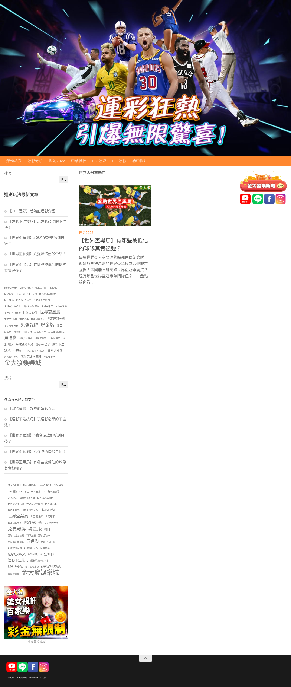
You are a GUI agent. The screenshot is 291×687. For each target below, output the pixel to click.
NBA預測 (9, 294)
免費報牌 (29, 324)
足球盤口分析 (58, 338)
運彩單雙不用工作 (36, 350)
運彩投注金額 (11, 357)
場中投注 (139, 161)
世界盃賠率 (47, 306)
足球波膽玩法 (42, 338)
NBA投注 (55, 287)
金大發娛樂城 (22, 363)
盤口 (60, 325)
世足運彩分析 (56, 318)
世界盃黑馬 (50, 312)
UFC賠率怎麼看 (47, 294)
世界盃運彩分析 (12, 312)
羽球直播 (27, 332)
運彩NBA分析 (43, 344)
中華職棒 (78, 161)
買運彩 (10, 337)
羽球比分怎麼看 (12, 332)
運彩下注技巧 (14, 350)
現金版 (47, 325)
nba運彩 (99, 161)
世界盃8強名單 (23, 300)
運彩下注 (58, 344)
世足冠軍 (24, 319)
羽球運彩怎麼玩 (56, 332)
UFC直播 (32, 294)
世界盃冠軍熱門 (41, 300)
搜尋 (8, 173)
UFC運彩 (9, 300)
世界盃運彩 (61, 306)
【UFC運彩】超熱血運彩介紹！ (33, 211)
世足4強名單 (10, 319)
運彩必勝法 (55, 350)
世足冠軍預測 (38, 319)
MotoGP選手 (41, 287)
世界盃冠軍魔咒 (31, 306)
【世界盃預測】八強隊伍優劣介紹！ (37, 254)
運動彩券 (14, 161)
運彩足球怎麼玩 (30, 356)
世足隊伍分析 (11, 325)
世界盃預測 (30, 312)
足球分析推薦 (26, 338)
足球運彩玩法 (25, 344)
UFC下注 (20, 294)
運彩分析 (35, 161)
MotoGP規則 (10, 287)
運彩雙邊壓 (49, 357)
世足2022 (57, 161)
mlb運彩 (119, 161)
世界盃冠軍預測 (12, 306)
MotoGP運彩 (26, 287)
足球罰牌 (9, 344)
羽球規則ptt (40, 332)
